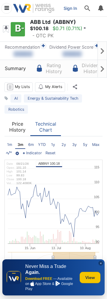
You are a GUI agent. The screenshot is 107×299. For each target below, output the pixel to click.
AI (16, 98)
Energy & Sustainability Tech (53, 98)
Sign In (70, 8)
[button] (18, 87)
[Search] (87, 8)
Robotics (16, 109)
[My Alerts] (100, 8)
